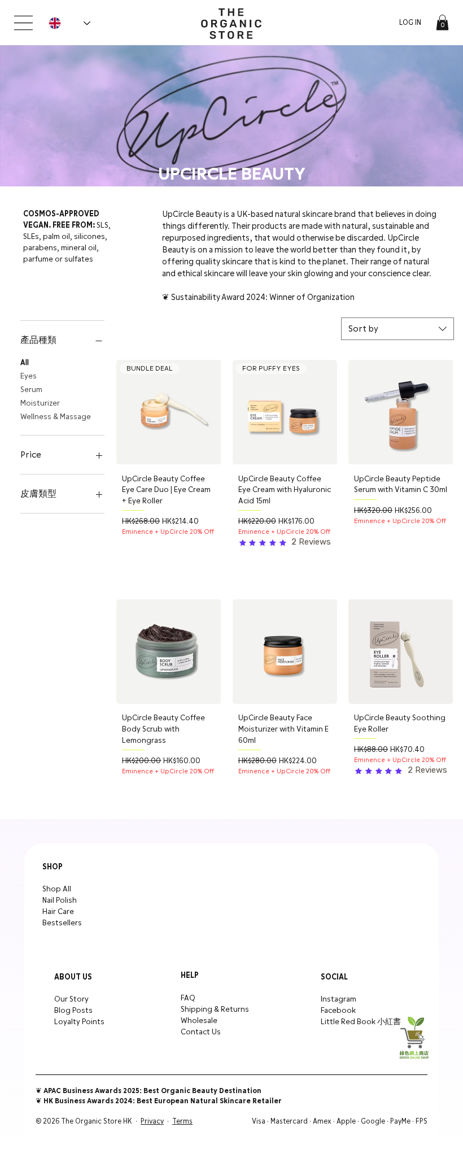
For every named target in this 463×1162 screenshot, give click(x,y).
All (24, 362)
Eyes (28, 376)
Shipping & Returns (215, 1009)
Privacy (152, 1121)
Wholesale (199, 1020)
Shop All (56, 889)
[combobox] (397, 328)
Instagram (338, 999)
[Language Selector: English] (69, 23)
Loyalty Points (79, 1022)
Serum (31, 389)
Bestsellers (62, 923)
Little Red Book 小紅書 (361, 1022)
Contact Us (201, 1032)
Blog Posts (73, 1010)
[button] (442, 22)
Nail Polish (59, 900)
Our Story (71, 999)
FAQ (188, 998)
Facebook (338, 1010)
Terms (182, 1121)
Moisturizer (40, 403)
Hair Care (58, 911)
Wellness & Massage (55, 417)
